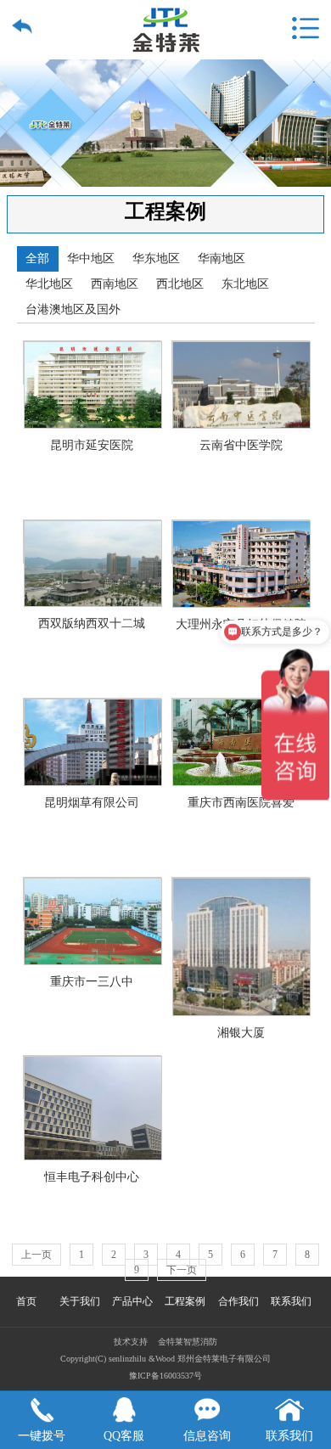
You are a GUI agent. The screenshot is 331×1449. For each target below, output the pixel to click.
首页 (26, 1301)
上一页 (36, 1255)
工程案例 (185, 1301)
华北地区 (49, 284)
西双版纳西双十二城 (92, 542)
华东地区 (156, 258)
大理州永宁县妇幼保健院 (240, 542)
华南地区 (221, 258)
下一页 (181, 1270)
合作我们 (238, 1301)
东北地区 (245, 284)
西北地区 (180, 284)
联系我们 (291, 1301)
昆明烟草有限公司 (92, 720)
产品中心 (132, 1301)
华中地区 (91, 258)
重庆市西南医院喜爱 (240, 720)
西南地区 (114, 284)
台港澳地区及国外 (73, 309)
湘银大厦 (240, 899)
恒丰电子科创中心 (92, 1077)
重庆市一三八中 (92, 899)
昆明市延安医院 (92, 362)
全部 (37, 258)
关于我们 (79, 1301)
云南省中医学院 (240, 362)
